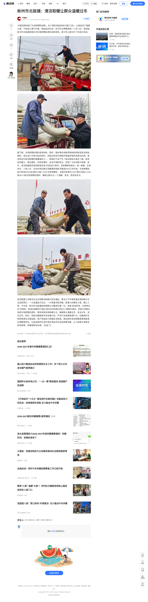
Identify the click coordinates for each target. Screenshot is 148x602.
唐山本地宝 (21, 373)
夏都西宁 (20, 460)
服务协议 (37, 586)
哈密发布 (20, 495)
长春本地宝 (21, 356)
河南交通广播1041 (23, 478)
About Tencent (28, 586)
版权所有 (56, 595)
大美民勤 (20, 408)
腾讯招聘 (63, 586)
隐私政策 (43, 586)
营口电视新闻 (21, 513)
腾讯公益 (70, 586)
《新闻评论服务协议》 (46, 520)
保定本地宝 (21, 443)
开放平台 (50, 586)
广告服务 (56, 586)
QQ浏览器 (77, 586)
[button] (125, 19)
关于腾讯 (20, 586)
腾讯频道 (83, 586)
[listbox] (54, 427)
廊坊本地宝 (21, 425)
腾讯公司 (51, 595)
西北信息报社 (21, 391)
